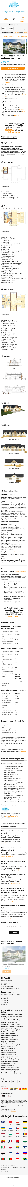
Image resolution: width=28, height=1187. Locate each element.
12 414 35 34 (4, 999)
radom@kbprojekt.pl (10, 1054)
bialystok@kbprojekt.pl (12, 1022)
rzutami (11, 28)
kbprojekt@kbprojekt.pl (11, 816)
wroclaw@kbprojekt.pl (12, 1071)
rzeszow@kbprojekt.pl (12, 1056)
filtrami (3, 28)
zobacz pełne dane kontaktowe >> (10, 988)
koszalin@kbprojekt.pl (12, 1039)
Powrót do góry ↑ (5, 1172)
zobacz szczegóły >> (7, 856)
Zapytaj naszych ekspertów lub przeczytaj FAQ (14, 823)
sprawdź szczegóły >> (21, 571)
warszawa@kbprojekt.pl (13, 1069)
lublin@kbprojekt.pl (10, 1041)
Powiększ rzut (5, 186)
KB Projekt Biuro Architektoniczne (8, 36)
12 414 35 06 (4, 997)
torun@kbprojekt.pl (9, 1065)
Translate (13, 1111)
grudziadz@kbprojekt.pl (13, 1032)
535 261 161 (4, 1004)
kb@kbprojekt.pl (14, 132)
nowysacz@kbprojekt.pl (13, 1045)
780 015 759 (4, 1006)
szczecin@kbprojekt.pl (12, 1061)
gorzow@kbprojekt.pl (14, 1030)
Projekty (19, 36)
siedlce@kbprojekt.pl (10, 1058)
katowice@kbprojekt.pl (12, 1035)
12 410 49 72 (4, 1002)
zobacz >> (17, 85)
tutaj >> (18, 870)
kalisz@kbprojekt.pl (10, 1033)
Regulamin (15, 1167)
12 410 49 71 (4, 1000)
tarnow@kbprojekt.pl (10, 1063)
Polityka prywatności (6, 1167)
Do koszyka (6, 971)
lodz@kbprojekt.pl (8, 1043)
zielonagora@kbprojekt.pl (14, 1073)
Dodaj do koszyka (13, 68)
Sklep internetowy (12, 1177)
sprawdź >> (7, 82)
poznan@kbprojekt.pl (10, 1052)
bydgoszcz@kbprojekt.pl (13, 1024)
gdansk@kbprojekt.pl (10, 1028)
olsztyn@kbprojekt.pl (11, 1046)
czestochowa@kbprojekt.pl (16, 1026)
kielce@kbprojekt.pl (10, 1037)
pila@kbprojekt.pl (8, 1050)
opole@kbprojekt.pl (10, 1048)
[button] (16, 115)
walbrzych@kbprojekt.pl (13, 1067)
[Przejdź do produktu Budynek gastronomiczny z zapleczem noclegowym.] (14, 954)
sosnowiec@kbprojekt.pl (13, 1060)
